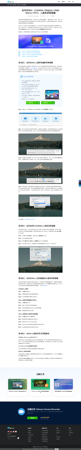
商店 (59, 1)
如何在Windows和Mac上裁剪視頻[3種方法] (17, 391)
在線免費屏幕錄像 (45, 430)
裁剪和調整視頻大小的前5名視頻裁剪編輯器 (63, 391)
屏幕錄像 (29, 432)
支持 (73, 1)
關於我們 (58, 430)
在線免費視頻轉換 (45, 432)
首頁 (8, 4)
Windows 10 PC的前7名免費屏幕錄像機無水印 (40, 392)
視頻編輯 (45, 285)
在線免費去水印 (44, 434)
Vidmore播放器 (30, 434)
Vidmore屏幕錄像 (33, 68)
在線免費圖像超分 (45, 441)
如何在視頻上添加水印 (30, 219)
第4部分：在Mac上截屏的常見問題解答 (30, 56)
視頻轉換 (29, 430)
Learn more (51, 449)
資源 (69, 1)
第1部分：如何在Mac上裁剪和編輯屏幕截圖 (30, 51)
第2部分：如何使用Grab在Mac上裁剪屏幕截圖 (31, 52)
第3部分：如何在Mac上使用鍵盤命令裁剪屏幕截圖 (32, 54)
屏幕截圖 (14, 4)
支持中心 (70, 430)
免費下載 (32, 417)
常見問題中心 (71, 432)
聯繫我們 (58, 432)
